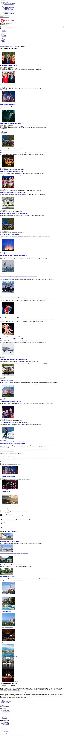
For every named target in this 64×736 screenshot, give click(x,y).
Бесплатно (40, 154)
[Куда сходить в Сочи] (10, 22)
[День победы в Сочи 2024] (32, 370)
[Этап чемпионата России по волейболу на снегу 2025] (32, 349)
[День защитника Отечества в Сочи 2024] (32, 391)
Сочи (11, 23)
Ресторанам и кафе (5, 725)
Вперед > (7, 447)
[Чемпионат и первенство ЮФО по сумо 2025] (32, 329)
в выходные (11, 28)
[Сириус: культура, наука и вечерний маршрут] (6, 539)
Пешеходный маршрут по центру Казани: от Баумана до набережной (12, 520)
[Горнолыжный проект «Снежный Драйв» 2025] (32, 287)
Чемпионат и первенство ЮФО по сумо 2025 (11, 338)
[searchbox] (32, 17)
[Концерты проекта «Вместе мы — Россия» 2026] (32, 182)
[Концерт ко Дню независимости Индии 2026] (32, 161)
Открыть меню (3, 15)
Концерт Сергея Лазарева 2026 (8, 104)
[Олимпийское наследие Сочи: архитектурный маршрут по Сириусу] (6, 551)
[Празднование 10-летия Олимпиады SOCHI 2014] (32, 433)
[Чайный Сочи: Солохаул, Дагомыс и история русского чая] (6, 562)
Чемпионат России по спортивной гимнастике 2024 (13, 422)
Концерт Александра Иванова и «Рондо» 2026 (12, 123)
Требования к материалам (6, 723)
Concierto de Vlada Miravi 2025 (7, 524)
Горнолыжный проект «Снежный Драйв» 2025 (12, 297)
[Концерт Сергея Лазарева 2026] (32, 97)
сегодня (5, 28)
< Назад (1, 447)
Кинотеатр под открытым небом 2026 (9, 150)
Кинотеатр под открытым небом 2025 (9, 234)
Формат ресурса (4, 718)
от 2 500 (43, 127)
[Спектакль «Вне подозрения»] (32, 77)
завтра (8, 28)
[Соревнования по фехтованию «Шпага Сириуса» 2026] (32, 203)
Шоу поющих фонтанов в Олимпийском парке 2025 (13, 255)
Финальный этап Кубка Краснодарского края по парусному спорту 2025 (18, 276)
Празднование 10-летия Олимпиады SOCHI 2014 (12, 443)
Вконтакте (4, 700)
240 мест (15, 656)
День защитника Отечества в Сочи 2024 (10, 401)
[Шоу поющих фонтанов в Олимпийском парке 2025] (32, 245)
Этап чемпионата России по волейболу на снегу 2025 (13, 359)
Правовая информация (6, 717)
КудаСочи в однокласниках (6, 701)
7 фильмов (16, 681)
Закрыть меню (8, 15)
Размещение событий (5, 722)
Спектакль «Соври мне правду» (8, 65)
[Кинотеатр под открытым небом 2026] (32, 141)
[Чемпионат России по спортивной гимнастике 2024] (32, 412)
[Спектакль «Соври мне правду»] (32, 58)
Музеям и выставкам (5, 724)
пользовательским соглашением (18, 734)
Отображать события (4, 128)
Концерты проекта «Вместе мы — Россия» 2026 (12, 192)
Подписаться (13, 685)
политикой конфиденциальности (30, 734)
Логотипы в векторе (5, 731)
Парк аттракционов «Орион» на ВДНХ (8, 528)
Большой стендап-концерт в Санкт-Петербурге (9, 516)
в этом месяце (15, 28)
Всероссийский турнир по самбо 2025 (9, 317)
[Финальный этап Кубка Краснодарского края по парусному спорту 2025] (32, 266)
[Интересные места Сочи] (8, 656)
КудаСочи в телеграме (5, 702)
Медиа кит (4, 730)
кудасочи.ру (2, 706)
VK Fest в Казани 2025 (6, 512)
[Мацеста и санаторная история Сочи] (6, 574)
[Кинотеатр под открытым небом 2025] (32, 224)
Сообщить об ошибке (5, 710)
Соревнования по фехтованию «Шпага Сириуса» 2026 (14, 213)
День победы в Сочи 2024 (6, 380)
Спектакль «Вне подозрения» (7, 84)
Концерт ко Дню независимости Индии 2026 (11, 171)
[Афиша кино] (8, 681)
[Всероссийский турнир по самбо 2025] (32, 308)
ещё (34, 515)
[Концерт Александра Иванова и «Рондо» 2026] (32, 116)
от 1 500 (38, 69)
